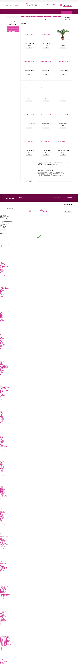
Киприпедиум (2, 398)
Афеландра (2, 406)
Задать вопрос (68, 211)
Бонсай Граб (2, 597)
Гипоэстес (1, 325)
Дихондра (1, 296)
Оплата (12, 0)
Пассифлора (2, 380)
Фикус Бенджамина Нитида (4, 643)
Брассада (1, 433)
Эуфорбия (1, 521)
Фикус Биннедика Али (3, 647)
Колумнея (1, 314)
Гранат (1, 473)
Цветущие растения (43, 210)
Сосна (1, 557)
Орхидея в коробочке (3, 495)
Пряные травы (2, 344)
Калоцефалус (2, 345)
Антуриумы (2, 364)
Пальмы (52, 16)
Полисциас (2, 285)
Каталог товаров (38, 16)
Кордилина (2, 322)
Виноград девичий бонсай (4, 598)
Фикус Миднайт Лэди (3, 658)
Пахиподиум (2, 517)
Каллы (1, 414)
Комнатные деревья (46, 16)
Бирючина (2, 570)
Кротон (1, 272)
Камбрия (1, 478)
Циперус (1, 308)
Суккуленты (2, 498)
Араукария (2, 552)
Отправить (2, 217)
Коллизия (1, 271)
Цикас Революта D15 (46, 43)
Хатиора (1, 519)
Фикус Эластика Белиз (4, 653)
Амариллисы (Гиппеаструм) (4, 390)
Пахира (1, 545)
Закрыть (39, 243)
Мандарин (2, 531)
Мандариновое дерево (4, 533)
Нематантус (2, 445)
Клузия (1, 293)
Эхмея (1, 371)
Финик (1, 613)
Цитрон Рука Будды (3, 541)
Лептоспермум (2, 442)
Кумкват (1, 538)
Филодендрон (2, 256)
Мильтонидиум (2, 492)
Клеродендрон (2, 333)
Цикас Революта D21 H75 (63, 123)
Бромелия (1, 374)
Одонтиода (2, 493)
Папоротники (2, 257)
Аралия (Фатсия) (2, 265)
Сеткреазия (2, 298)
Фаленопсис (2, 476)
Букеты (41, 206)
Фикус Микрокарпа (3, 583)
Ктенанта (1, 318)
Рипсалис (1, 518)
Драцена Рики (2, 628)
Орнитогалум (2, 404)
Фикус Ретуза (2, 581)
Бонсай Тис (2, 590)
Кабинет (62, 0)
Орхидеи (1, 474)
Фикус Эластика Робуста (4, 655)
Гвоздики (1, 249)
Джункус (1, 278)
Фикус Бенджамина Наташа (4, 641)
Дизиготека (2, 286)
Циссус (1, 268)
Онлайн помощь (12, 29)
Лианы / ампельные (3, 310)
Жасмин (1, 438)
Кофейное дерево (3, 546)
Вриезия (1, 369)
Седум (1, 323)
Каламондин (2, 527)
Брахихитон (2, 320)
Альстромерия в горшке (4, 430)
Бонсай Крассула (3, 576)
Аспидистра (2, 309)
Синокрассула (2, 505)
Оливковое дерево (3, 550)
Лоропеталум (2, 577)
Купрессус (1, 558)
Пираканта (2, 469)
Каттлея (1, 486)
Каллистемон (2, 441)
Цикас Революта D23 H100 (29, 123)
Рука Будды (2, 539)
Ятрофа (1, 470)
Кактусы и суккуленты (43, 211)
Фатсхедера (2, 294)
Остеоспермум (2, 457)
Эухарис (1, 463)
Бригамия (1, 348)
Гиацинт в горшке (3, 388)
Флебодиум (2, 324)
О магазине (31, 206)
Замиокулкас (2, 270)
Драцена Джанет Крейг (4, 621)
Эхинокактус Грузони (3, 510)
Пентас (1, 447)
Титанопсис (2, 503)
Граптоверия (2, 504)
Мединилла (2, 379)
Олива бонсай (2, 599)
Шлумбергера (2, 409)
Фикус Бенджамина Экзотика (5, 642)
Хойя (1, 316)
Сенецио (1, 335)
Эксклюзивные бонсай (4, 593)
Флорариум (2, 355)
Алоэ (1, 289)
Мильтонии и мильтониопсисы (5, 479)
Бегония (1, 359)
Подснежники (2, 395)
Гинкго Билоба (2, 572)
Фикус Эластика (2, 651)
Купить (29, 47)
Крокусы (1, 391)
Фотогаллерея (31, 210)
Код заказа (2, 232)
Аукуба (1, 295)
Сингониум (2, 328)
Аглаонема (2, 277)
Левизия (1, 413)
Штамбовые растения (4, 549)
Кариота (1, 321)
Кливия (1, 425)
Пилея (1, 300)
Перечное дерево (3, 579)
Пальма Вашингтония (3, 609)
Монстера (1, 315)
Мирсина (1, 662)
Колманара (2, 480)
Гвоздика (1, 436)
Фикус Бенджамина (3, 635)
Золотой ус (2, 290)
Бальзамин (2, 458)
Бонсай (1, 565)
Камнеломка (2, 351)
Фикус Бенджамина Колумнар (5, 640)
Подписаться (69, 197)
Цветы (1, 247)
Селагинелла (2, 553)
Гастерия (1, 350)
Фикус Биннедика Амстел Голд (5, 648)
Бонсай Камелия (3, 573)
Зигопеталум (2, 483)
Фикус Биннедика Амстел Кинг (5, 649)
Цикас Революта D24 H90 (46, 123)
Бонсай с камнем (3, 582)
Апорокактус (2, 511)
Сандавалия (2, 337)
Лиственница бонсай (3, 588)
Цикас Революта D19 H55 (29, 70)
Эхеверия (1, 520)
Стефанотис (2, 419)
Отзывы (20, 0)
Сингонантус (2, 342)
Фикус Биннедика (3, 645)
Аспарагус (1, 304)
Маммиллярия (2, 514)
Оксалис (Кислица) (3, 417)
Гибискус (1, 405)
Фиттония (1, 307)
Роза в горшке (2, 382)
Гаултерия (2, 299)
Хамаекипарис (2, 555)
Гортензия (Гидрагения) (4, 365)
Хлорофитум (2, 280)
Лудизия (1, 443)
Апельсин (1, 534)
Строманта (2, 319)
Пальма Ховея (2, 615)
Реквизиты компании (32, 207)
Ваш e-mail (2, 227)
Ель (0, 560)
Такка (1, 383)
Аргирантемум (2, 455)
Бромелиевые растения (4, 366)
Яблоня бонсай (2, 601)
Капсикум (1, 412)
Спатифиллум (2, 361)
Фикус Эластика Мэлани (4, 654)
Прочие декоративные (4, 266)
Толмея (1, 330)
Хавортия (1, 500)
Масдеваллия (2, 489)
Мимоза (1, 334)
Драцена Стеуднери (3, 630)
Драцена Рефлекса (3, 625)
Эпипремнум (2, 306)
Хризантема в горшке (3, 381)
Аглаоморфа (2, 338)
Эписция (1, 349)
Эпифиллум (2, 509)
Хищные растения (3, 352)
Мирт (1, 547)
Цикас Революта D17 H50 (29, 150)
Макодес (1, 488)
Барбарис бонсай (3, 600)
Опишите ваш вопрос (4, 224)
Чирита (1, 428)
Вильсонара (2, 485)
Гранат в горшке (3, 376)
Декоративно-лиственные (44, 209)
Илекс (1, 302)
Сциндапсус (2, 313)
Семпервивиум (2, 502)
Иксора (1, 439)
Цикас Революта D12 (29, 43)
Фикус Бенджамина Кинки (4, 637)
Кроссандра (2, 411)
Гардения (1, 435)
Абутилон (1, 420)
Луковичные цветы (3, 386)
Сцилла (1, 396)
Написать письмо (12, 31)
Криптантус (2, 506)
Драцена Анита (2, 624)
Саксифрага (2, 327)
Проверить (2, 233)
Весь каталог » (2, 663)
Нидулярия (2, 372)
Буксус (1, 301)
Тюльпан (1, 394)
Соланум (1, 416)
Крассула (1, 284)
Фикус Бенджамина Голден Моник (6, 638)
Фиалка (1, 385)
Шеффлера (2, 281)
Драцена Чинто (2, 631)
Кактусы (1, 507)
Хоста (1, 340)
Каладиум (1, 339)
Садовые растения (43, 207)
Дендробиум (2, 477)
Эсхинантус (2, 400)
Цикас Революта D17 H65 (46, 97)
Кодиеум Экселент (3, 276)
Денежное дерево (3, 282)
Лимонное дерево (3, 530)
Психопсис (2, 494)
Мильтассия (2, 491)
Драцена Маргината (3, 619)
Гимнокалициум (2, 516)
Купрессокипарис (3, 563)
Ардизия (1, 460)
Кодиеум (1, 274)
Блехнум (1, 261)
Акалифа (1, 434)
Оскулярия (2, 466)
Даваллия (1, 262)
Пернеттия (2, 467)
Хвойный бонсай (3, 585)
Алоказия (1, 305)
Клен (1, 575)
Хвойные (1, 551)
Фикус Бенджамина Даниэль (5, 639)
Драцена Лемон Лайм (3, 623)
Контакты (16, 0)
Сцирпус (1, 513)
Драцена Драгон (3, 632)
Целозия (1, 459)
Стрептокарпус (2, 450)
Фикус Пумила (2, 660)
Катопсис (1, 468)
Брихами (1, 464)
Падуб (1, 578)
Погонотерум (2, 341)
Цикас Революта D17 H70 (29, 97)
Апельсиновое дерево (4, 536)
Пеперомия (2, 408)
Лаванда (1, 456)
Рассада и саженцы (3, 252)
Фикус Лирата (2, 650)
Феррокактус (2, 512)
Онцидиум (2, 487)
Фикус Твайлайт (2, 659)
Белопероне (2, 431)
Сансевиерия (2, 267)
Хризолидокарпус (3, 616)
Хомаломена (2, 347)
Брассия (1, 482)
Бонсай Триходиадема (4, 595)
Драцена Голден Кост (3, 626)
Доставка (8, 0)
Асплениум (2, 260)
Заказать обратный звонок (50, 4)
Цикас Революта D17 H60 (63, 43)
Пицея (1, 554)
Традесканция (2, 297)
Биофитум (1, 291)
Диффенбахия (2, 279)
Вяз (0, 571)
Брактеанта (2, 422)
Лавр (1, 564)
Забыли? (4, 228)
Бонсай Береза (2, 596)
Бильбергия (2, 375)
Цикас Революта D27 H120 (63, 150)
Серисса (1, 580)
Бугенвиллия (2, 423)
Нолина (1, 604)
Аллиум (1, 462)
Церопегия (2, 331)
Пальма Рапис (2, 612)
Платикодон (2, 448)
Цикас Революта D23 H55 (63, 97)
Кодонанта (2, 426)
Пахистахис (2, 418)
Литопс (1, 522)
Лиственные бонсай (3, 567)
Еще (45, 19)
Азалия (1, 363)
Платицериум (2, 264)
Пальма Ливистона (3, 611)
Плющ (1, 312)
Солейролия (2, 303)
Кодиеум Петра (2, 275)
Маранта (1, 317)
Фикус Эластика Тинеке (4, 656)
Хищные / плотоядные (4, 353)
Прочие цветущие (3, 397)
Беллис (1, 453)
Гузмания (1, 368)
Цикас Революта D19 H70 (46, 150)
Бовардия (1, 432)
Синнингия (2, 461)
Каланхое (1, 362)
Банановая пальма (3, 614)
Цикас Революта (57, 16)
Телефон (1, 216)
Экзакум (1, 452)
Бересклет (2, 343)
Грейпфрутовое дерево (4, 544)
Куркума (1, 378)
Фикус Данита (2, 657)
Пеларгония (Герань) (3, 401)
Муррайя (1, 399)
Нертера (1, 403)
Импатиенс (2, 440)
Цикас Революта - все (11, 16)
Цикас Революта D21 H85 (46, 70)
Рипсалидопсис (2, 449)
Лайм (1, 537)
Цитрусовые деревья (3, 526)
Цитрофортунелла (3, 543)
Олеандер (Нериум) (3, 446)
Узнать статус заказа (34, 0)
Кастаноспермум (3, 332)
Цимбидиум (2, 481)
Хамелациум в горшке (3, 548)
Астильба (1, 421)
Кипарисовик (2, 559)
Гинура (1, 292)
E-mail (1, 222)
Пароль (3, 228)
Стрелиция (2, 407)
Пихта (1, 561)
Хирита (1, 424)
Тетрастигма (2, 329)
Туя (0, 562)
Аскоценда (2, 490)
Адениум (1, 358)
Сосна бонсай (2, 592)
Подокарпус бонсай (3, 587)
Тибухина (1, 451)
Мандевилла (2, 444)
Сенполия (1, 384)
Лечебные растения (3, 287)
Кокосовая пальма (3, 610)
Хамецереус (2, 523)
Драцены (1, 617)
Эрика (1, 465)
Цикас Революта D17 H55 (63, 70)
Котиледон (2, 336)
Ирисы (1, 389)
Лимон (1, 528)
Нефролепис (2, 263)
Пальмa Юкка (2, 608)
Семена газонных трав (4, 253)
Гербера (1, 429)
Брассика (1, 346)
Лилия (1, 454)
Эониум (1, 501)
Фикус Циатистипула (3, 661)
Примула (1, 402)
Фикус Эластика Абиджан (4, 652)
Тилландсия (2, 370)
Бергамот (1, 542)
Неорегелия (2, 373)
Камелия (1, 410)
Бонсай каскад (2, 584)
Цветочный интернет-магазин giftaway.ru (27, 16)
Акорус (1, 326)
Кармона (1, 574)
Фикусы (1, 633)
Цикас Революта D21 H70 (29, 177)
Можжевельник (2, 556)
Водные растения (3, 472)
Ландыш (1, 471)
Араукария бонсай (3, 591)
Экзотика (1, 250)
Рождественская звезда (4, 360)
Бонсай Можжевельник (4, 589)
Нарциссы (1, 393)
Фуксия (1, 427)
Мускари (1, 392)
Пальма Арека (2, 606)
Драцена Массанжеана (4, 627)
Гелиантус (1, 437)
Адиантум (1, 259)
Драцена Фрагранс (3, 620)
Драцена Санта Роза (3, 629)
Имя (0, 215)
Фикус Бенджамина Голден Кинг (5, 644)
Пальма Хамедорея (3, 605)
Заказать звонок (12, 27)
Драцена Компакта (3, 622)
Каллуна (1, 415)
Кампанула (2, 377)
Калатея (1, 269)
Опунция (1, 515)
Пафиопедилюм (2, 484)
